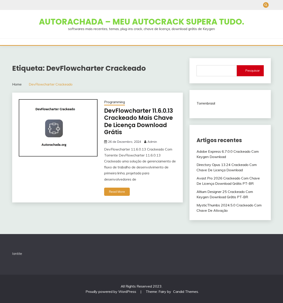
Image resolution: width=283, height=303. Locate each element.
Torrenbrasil (206, 103)
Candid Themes (185, 291)
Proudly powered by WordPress (111, 291)
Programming (114, 102)
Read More (117, 192)
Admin (152, 142)
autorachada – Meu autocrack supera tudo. (141, 21)
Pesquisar (252, 70)
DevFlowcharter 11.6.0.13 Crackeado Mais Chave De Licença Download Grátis (138, 121)
